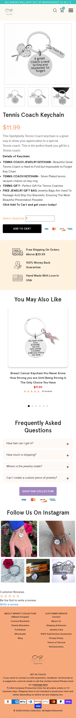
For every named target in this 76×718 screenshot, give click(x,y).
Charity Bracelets (20, 625)
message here (40, 684)
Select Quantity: (14, 218)
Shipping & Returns (56, 625)
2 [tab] (32, 406)
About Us (56, 621)
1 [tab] (29, 406)
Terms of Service (56, 642)
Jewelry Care (56, 630)
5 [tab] (43, 406)
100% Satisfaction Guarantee (56, 634)
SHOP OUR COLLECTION (38, 491)
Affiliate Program (20, 617)
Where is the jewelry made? (24, 466)
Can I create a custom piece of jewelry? (31, 477)
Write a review (9, 604)
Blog (20, 638)
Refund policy (56, 647)
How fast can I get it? (19, 443)
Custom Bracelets (20, 621)
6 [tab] (47, 406)
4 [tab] (40, 406)
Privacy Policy (56, 638)
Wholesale (20, 634)
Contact (56, 617)
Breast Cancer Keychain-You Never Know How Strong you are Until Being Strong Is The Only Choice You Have (38, 378)
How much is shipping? (21, 454)
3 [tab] (36, 406)
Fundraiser (20, 630)
